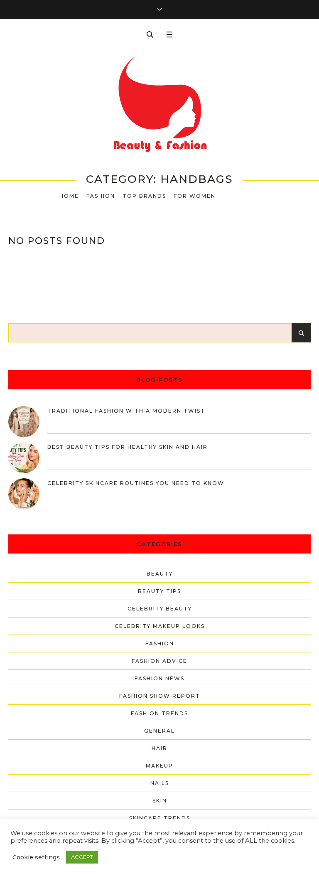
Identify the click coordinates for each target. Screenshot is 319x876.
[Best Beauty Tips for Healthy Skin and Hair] (23, 457)
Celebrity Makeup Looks (160, 626)
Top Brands (144, 196)
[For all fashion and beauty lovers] (159, 105)
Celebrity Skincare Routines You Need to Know (135, 483)
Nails (159, 783)
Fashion (100, 196)
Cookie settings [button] (36, 857)
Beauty (160, 574)
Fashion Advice (159, 661)
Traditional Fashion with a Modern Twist (126, 411)
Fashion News (159, 678)
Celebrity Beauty (160, 608)
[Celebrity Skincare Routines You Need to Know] (23, 493)
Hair (159, 748)
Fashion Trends (159, 713)
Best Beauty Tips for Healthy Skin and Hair (127, 447)
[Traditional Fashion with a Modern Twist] (23, 421)
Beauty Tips (159, 591)
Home (69, 196)
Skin (159, 800)
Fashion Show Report (159, 696)
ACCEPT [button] (82, 857)
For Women (195, 196)
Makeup (159, 766)
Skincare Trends (159, 818)
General (159, 731)
